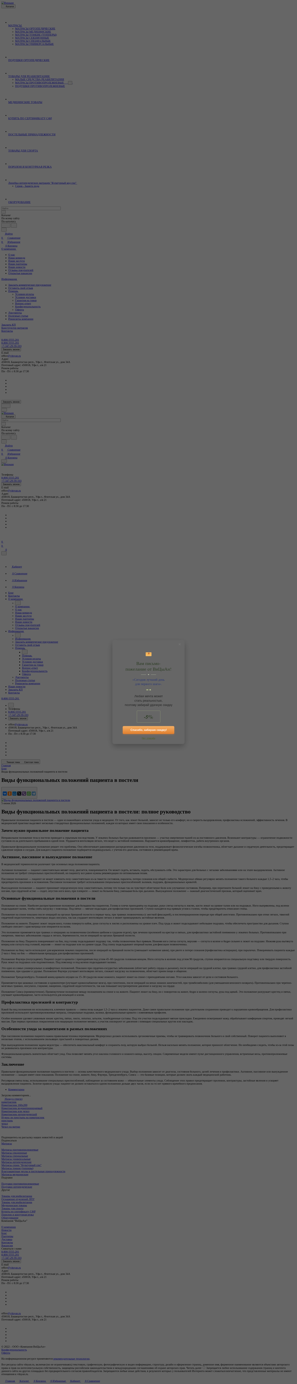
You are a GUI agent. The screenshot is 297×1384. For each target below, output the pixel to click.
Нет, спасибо (148, 738)
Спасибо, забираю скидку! (148, 729)
